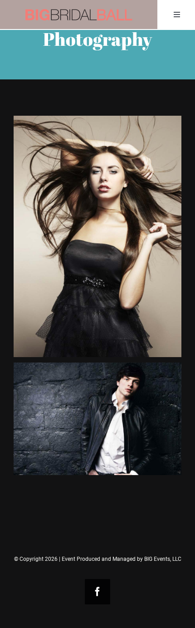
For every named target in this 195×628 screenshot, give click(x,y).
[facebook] (97, 591)
